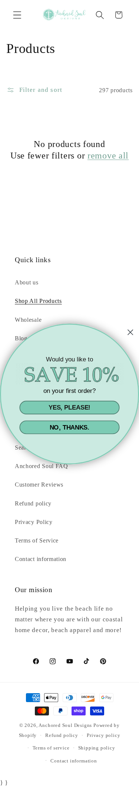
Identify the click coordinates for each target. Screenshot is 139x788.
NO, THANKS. (70, 427)
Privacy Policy (34, 522)
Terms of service (51, 748)
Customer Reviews (39, 484)
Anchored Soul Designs (65, 725)
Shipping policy (96, 748)
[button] (17, 15)
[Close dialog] (130, 332)
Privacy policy (103, 735)
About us (27, 282)
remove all (108, 155)
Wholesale (28, 320)
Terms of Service (37, 540)
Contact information (40, 559)
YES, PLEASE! (69, 407)
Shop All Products (38, 301)
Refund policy (33, 503)
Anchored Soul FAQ (41, 466)
